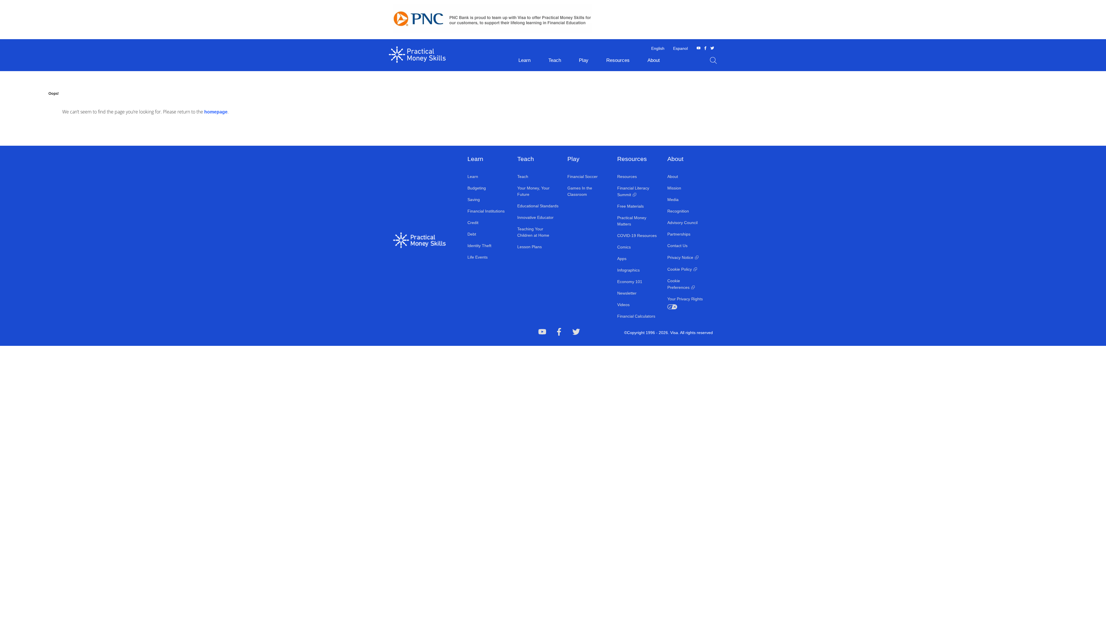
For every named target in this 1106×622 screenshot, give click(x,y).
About (672, 176)
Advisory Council (682, 222)
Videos (623, 304)
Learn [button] (524, 60)
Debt (471, 234)
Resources (627, 176)
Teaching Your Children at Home (533, 232)
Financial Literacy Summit (633, 191)
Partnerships (678, 234)
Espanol (680, 48)
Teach (522, 176)
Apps (621, 258)
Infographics (628, 270)
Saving (473, 199)
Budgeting (476, 188)
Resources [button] (618, 60)
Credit (472, 222)
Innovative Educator (535, 217)
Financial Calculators (636, 316)
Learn (472, 176)
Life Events (477, 257)
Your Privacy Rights (685, 299)
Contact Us (677, 245)
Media (673, 199)
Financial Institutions (486, 211)
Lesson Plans (529, 246)
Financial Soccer (582, 176)
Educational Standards (537, 206)
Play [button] (583, 60)
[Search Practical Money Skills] (713, 60)
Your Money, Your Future (533, 191)
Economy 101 (629, 281)
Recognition (678, 211)
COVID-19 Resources (637, 235)
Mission (674, 188)
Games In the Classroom (579, 191)
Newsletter (627, 293)
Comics (624, 247)
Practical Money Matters (631, 220)
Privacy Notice (680, 257)
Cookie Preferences (678, 284)
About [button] (653, 60)
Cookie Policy (679, 269)
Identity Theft (479, 245)
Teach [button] (554, 60)
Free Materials (630, 206)
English (657, 48)
